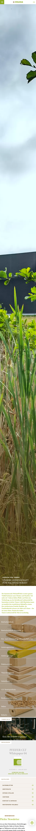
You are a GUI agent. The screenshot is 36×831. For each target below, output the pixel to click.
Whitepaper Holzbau (10, 804)
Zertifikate (7, 789)
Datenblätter (8, 785)
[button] (2, 2)
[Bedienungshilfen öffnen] (32, 822)
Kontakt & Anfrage (10, 800)
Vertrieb (6, 797)
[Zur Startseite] (18, 2)
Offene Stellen (8, 793)
